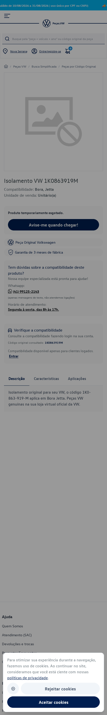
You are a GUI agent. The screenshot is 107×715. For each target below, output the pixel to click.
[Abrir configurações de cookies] (13, 688)
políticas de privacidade (27, 677)
